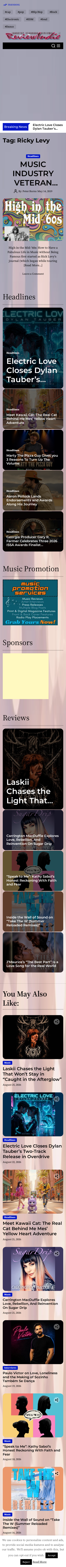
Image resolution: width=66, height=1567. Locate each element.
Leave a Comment (33, 274)
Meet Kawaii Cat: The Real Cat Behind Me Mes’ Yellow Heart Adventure (31, 419)
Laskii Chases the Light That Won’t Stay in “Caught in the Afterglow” (32, 1074)
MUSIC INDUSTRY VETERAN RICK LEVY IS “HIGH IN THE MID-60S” (33, 187)
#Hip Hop (37, 12)
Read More (40, 1562)
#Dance (9, 26)
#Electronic (12, 19)
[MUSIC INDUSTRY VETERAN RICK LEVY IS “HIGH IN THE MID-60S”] (33, 219)
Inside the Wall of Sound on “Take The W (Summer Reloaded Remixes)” (29, 921)
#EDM (29, 19)
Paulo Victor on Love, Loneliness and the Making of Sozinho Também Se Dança (30, 1377)
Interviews (10, 1367)
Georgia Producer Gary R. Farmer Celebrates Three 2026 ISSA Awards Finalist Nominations (31, 543)
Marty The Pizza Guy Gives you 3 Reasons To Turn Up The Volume (32, 459)
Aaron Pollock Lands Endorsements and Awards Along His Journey (29, 500)
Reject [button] (26, 1562)
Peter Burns (30, 191)
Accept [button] (52, 1555)
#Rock (53, 12)
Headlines (33, 156)
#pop (21, 12)
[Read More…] (33, 265)
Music (7, 1062)
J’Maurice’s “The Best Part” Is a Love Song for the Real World (32, 964)
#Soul (44, 19)
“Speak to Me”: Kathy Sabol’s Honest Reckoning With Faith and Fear (31, 880)
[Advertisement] (33, 85)
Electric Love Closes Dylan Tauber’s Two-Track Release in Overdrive (31, 384)
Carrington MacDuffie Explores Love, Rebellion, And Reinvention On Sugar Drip (32, 840)
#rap (8, 12)
